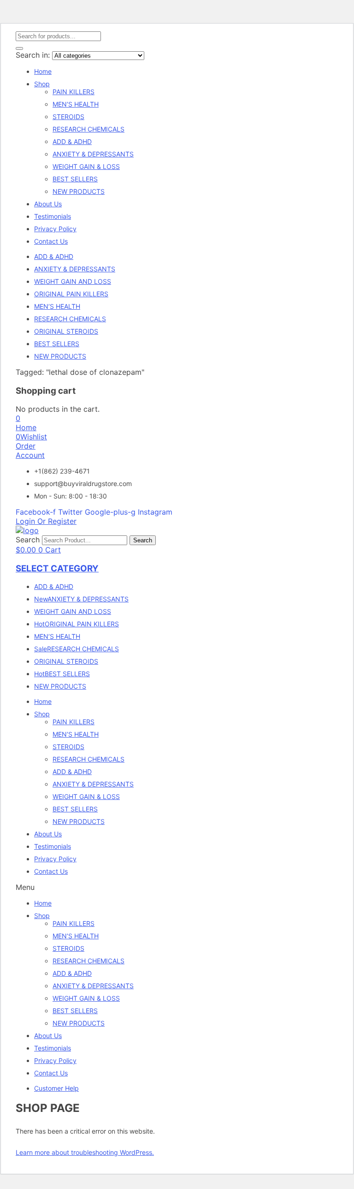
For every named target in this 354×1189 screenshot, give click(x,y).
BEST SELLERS (75, 179)
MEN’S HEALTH (76, 104)
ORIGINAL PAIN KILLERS (71, 294)
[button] (18, 418)
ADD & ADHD (72, 141)
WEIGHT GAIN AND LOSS (72, 281)
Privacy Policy (55, 229)
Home (43, 71)
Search (28, 539)
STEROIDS (68, 116)
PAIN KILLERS (73, 92)
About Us (48, 204)
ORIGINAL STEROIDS (66, 331)
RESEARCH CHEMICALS (88, 129)
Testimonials (52, 216)
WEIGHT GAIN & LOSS (86, 166)
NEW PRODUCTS (79, 191)
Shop (42, 84)
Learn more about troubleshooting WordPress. (85, 1152)
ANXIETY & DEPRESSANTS (93, 154)
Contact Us (51, 241)
